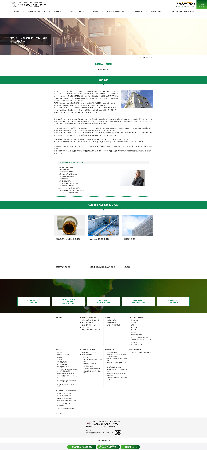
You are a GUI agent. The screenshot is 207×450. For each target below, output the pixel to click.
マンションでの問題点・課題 (115, 11)
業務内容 (95, 11)
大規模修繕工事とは (111, 352)
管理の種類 (57, 11)
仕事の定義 (134, 342)
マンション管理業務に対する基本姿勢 (141, 337)
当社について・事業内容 (77, 11)
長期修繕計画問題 (88, 366)
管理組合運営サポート (63, 354)
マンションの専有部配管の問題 (91, 368)
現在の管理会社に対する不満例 (90, 320)
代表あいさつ (134, 320)
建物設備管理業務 (62, 362)
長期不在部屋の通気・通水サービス (66, 401)
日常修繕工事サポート (63, 367)
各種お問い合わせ (131, 447)
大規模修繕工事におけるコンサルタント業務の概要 (116, 374)
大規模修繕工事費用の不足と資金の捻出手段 (116, 378)
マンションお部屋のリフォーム (65, 403)
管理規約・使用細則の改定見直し (66, 373)
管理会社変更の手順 (87, 327)
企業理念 (133, 332)
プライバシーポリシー (62, 413)
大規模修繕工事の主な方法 (113, 367)
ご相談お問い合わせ (202, 5)
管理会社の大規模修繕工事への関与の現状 (116, 359)
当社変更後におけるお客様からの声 (91, 325)
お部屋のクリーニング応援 (64, 393)
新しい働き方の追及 (136, 344)
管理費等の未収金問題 (89, 363)
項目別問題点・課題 (87, 354)
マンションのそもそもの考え (89, 352)
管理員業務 (60, 357)
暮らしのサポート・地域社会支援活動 (183, 11)
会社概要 (133, 322)
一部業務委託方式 (111, 322)
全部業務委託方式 (111, 320)
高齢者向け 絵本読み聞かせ (64, 398)
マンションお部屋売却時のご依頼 (65, 408)
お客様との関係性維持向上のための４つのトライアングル (67, 381)
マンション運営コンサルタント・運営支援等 (67, 376)
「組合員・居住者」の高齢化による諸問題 (92, 360)
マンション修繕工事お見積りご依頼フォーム (141, 353)
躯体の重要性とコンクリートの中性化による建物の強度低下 (116, 355)
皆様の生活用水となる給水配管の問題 (92, 371)
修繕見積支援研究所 (157, 11)
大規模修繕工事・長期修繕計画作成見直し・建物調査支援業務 (67, 370)
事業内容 (133, 330)
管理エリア (134, 325)
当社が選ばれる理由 (87, 322)
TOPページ (16, 11)
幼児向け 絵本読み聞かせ (64, 396)
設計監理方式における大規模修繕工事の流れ (116, 370)
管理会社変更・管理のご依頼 (36, 11)
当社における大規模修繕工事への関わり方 (116, 363)
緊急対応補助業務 (62, 364)
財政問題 (85, 357)
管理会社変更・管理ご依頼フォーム (91, 330)
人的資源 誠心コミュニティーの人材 (141, 340)
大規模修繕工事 (137, 11)
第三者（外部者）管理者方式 (113, 325)
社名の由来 (134, 327)
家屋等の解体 (60, 405)
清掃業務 (59, 359)
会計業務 (59, 352)
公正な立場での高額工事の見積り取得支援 (67, 385)
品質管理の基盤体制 (136, 335)
